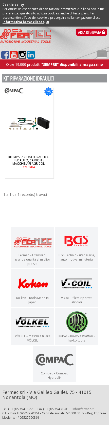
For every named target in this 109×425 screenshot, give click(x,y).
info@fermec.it (83, 409)
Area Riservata (90, 33)
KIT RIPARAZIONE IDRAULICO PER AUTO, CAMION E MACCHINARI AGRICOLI (28, 162)
